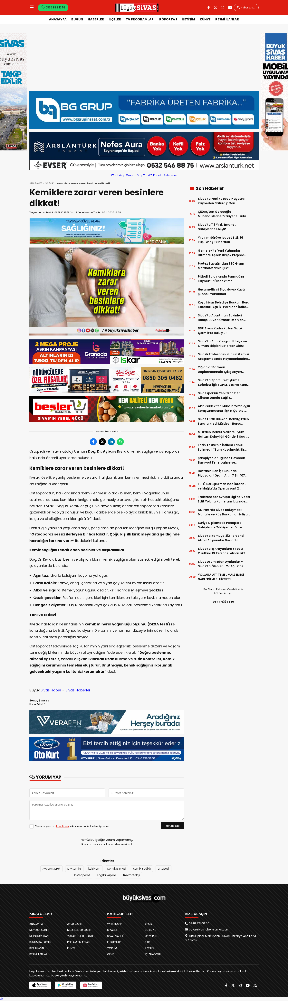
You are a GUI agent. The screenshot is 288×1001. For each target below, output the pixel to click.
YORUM (112, 948)
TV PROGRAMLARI (140, 19)
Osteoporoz (82, 875)
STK (147, 942)
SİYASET (112, 930)
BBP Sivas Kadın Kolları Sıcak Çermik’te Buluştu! (220, 330)
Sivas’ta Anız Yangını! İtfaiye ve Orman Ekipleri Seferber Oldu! (222, 343)
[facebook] (208, 7)
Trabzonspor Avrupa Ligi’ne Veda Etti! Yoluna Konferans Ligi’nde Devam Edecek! (224, 499)
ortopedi (163, 869)
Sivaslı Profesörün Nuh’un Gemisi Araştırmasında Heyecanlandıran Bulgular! (224, 356)
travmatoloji (131, 875)
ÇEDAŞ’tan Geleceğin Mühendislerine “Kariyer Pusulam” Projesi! (224, 214)
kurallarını (62, 826)
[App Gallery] (91, 985)
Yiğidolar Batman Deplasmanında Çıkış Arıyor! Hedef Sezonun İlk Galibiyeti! (220, 369)
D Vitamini (74, 869)
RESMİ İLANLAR (227, 19)
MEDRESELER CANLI (79, 930)
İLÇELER (115, 19)
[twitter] (215, 7)
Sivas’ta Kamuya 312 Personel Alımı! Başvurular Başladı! (221, 538)
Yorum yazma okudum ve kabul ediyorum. (72, 826)
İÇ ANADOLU (153, 954)
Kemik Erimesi (116, 869)
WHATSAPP (114, 924)
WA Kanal (154, 175)
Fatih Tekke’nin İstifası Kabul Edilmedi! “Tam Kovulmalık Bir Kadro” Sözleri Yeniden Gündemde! (221, 447)
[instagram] (222, 7)
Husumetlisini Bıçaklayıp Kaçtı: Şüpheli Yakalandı (221, 291)
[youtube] (230, 7)
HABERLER (96, 19)
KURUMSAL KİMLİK (40, 942)
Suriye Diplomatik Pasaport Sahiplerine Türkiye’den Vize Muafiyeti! (220, 525)
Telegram (170, 175)
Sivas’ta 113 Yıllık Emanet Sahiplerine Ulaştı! (217, 227)
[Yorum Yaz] (1, 999)
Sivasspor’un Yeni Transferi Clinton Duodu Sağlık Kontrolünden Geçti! (219, 395)
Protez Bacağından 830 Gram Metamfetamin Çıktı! (221, 265)
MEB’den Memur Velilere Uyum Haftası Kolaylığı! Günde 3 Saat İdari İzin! (222, 434)
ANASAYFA (58, 19)
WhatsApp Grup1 (122, 175)
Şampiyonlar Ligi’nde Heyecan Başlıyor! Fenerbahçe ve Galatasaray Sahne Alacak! (221, 460)
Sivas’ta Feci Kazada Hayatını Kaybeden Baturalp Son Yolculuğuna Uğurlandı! (221, 201)
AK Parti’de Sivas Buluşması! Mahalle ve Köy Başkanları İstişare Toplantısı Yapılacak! (224, 512)
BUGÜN (77, 19)
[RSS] (255, 985)
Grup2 (141, 175)
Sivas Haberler (78, 690)
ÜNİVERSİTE (152, 936)
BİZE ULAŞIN (36, 948)
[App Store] (40, 985)
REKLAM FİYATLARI (78, 942)
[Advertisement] (144, 61)
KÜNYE (205, 19)
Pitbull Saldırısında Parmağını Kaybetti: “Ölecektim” (221, 278)
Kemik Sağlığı (142, 869)
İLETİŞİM (188, 19)
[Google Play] (65, 985)
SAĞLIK (49, 183)
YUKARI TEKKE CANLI (80, 936)
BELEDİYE (150, 930)
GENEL (111, 954)
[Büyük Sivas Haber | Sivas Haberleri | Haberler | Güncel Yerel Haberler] (136, 7)
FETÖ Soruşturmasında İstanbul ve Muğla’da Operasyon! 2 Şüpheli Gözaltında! (222, 486)
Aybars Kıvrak (51, 869)
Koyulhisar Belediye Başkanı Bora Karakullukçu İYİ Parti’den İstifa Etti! (223, 304)
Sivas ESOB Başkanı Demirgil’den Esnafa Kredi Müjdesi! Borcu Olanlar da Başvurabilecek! (223, 421)
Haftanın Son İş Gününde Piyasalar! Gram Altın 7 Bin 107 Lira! (221, 473)
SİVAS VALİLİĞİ (116, 936)
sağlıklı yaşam (106, 875)
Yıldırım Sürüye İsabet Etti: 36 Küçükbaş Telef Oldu (220, 240)
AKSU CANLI (74, 924)
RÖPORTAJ (168, 19)
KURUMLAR (114, 942)
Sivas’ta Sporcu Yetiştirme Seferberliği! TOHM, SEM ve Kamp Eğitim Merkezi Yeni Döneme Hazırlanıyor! (223, 382)
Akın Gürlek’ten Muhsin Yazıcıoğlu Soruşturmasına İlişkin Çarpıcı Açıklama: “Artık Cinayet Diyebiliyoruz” (224, 408)
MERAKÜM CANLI (39, 936)
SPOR (148, 924)
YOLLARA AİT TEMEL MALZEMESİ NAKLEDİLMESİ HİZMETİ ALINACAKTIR (221, 577)
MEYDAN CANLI (39, 930)
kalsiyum (94, 869)
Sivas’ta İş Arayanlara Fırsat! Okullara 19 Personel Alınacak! (221, 551)
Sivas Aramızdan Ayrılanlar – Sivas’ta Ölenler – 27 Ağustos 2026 (220, 564)
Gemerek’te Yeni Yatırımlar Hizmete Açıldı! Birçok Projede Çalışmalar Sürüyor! (221, 252)
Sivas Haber (51, 690)
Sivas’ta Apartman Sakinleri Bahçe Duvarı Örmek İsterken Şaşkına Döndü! (220, 317)
